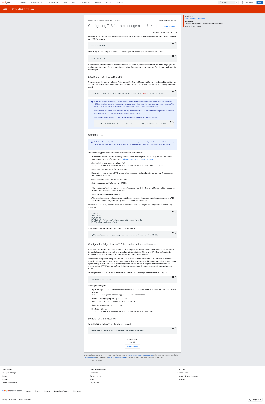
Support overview (95, 376)
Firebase (47, 391)
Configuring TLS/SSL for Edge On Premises (137, 159)
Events (4, 376)
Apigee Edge (22, 2)
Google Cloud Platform (61, 391)
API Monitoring (53, 2)
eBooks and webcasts (9, 383)
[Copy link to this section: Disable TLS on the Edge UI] (119, 319)
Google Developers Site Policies (117, 357)
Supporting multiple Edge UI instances (123, 144)
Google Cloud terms (24, 399)
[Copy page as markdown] (151, 26)
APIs (73, 2)
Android (28, 391)
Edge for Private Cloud (12, 9)
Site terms (12, 399)
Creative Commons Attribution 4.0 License (140, 355)
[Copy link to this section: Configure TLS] (105, 135)
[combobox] (228, 2)
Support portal (94, 383)
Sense (65, 2)
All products (77, 391)
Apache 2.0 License (90, 357)
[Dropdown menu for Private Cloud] (43, 2)
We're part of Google (9, 373)
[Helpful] (172, 20)
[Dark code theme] (173, 43)
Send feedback (169, 26)
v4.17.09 (30, 9)
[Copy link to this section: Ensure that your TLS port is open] (125, 77)
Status (92, 379)
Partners (5, 379)
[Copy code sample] (175, 43)
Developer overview (184, 373)
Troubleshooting (85, 2)
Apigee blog (181, 379)
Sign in (260, 2)
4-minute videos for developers (188, 376)
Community (119, 2)
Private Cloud (35, 2)
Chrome (37, 391)
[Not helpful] (175, 20)
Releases (98, 2)
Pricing (108, 2)
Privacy (4, 399)
